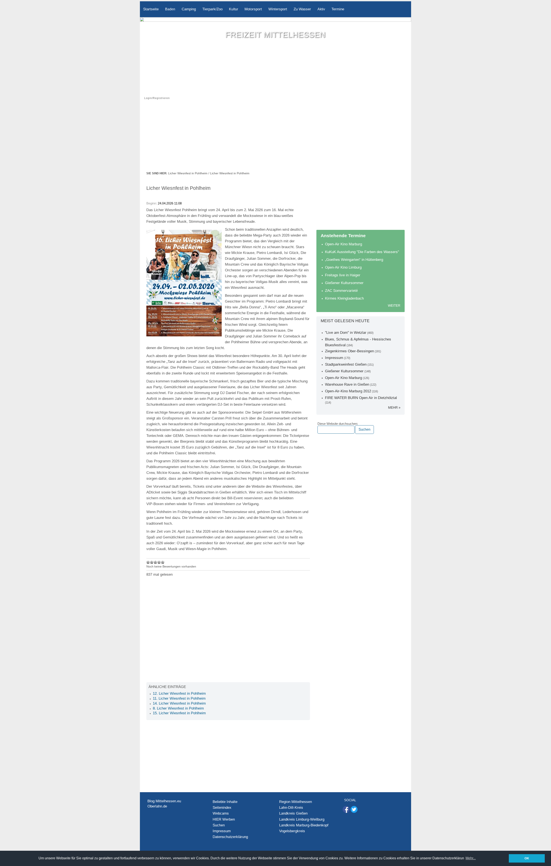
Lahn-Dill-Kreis (291, 808)
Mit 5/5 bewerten (163, 562)
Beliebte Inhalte (225, 802)
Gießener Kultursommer (344, 283)
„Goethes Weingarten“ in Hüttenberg (354, 260)
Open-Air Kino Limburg (343, 267)
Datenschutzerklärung (230, 837)
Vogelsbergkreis (292, 831)
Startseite (151, 9)
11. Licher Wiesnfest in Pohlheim (179, 698)
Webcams (221, 813)
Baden (170, 9)
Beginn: (152, 203)
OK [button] (527, 858)
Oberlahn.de (157, 806)
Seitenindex (222, 808)
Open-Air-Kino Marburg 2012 (348, 391)
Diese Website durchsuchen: (337, 423)
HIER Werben (224, 819)
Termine (337, 9)
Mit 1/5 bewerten (148, 562)
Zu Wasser (302, 9)
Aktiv (321, 9)
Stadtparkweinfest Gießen (346, 364)
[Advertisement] (275, 138)
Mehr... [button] (471, 858)
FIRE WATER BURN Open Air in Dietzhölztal (361, 398)
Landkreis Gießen (293, 813)
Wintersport (277, 9)
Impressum (334, 358)
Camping (189, 9)
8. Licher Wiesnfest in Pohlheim (178, 708)
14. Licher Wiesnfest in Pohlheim (179, 703)
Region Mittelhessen (295, 802)
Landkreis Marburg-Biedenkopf (303, 825)
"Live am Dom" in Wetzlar (345, 333)
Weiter (394, 305)
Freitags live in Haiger (342, 275)
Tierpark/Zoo (212, 9)
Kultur (233, 9)
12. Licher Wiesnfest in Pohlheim (179, 693)
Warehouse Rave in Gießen (347, 384)
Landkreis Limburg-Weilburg (301, 819)
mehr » (394, 407)
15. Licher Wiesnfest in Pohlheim (179, 713)
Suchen (219, 825)
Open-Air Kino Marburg (343, 244)
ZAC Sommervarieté (341, 291)
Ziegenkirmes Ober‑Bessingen (349, 351)
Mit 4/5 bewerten (159, 562)
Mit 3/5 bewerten (155, 562)
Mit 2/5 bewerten (152, 562)
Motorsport (253, 9)
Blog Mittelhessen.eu (164, 801)
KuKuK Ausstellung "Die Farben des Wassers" (362, 252)
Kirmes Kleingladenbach (344, 298)
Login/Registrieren (157, 98)
